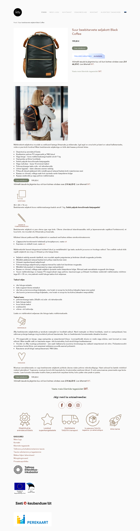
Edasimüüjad (81, 12)
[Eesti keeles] (125, 12)
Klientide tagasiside (111, 12)
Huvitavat (67, 12)
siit (66, 241)
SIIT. (100, 71)
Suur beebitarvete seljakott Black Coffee (31, 22)
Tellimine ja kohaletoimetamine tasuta (29, 449)
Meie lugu (54, 12)
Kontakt (94, 12)
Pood (44, 12)
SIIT (92, 64)
